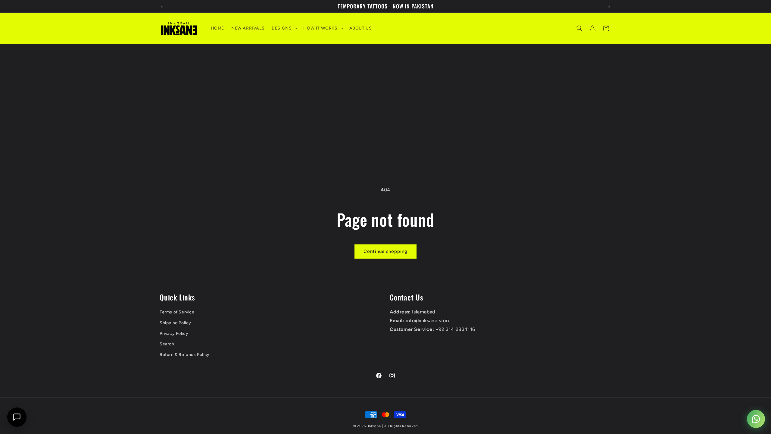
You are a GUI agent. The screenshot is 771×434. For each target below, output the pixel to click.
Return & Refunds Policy (185, 354)
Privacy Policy (174, 333)
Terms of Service (177, 312)
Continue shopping (385, 251)
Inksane (374, 426)
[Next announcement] (609, 6)
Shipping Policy (175, 323)
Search (167, 344)
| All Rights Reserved (400, 426)
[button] (284, 28)
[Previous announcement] (161, 6)
